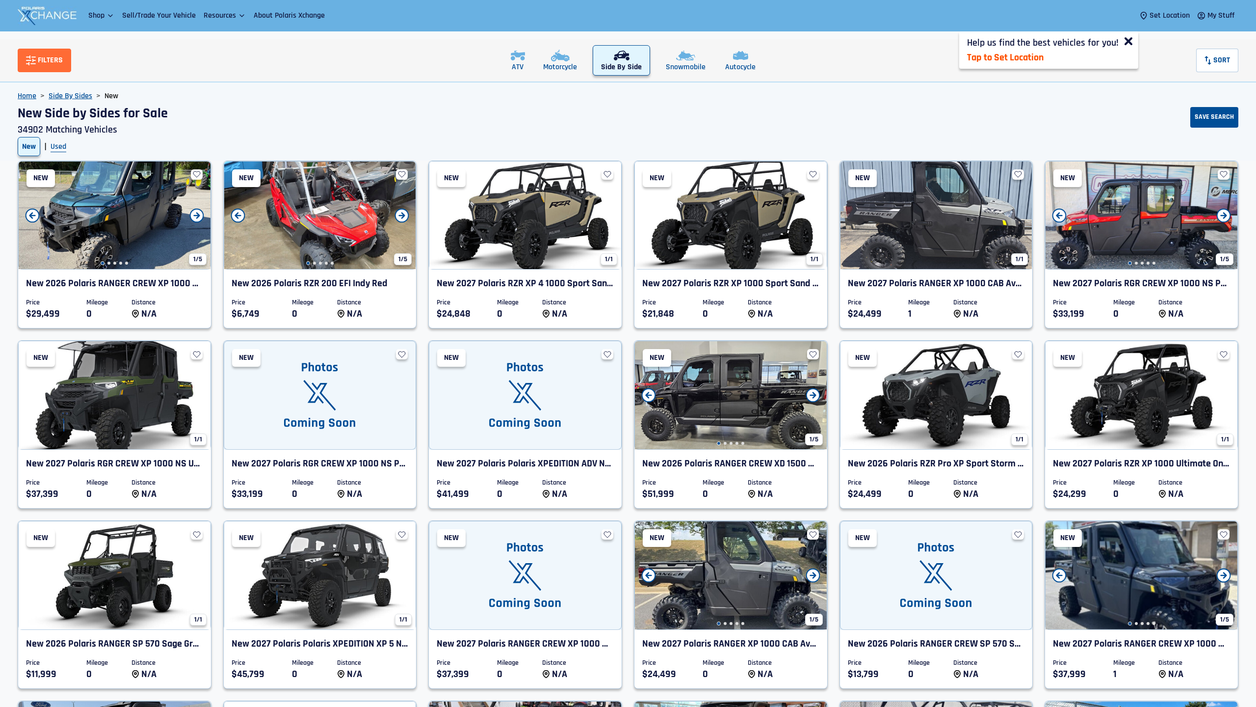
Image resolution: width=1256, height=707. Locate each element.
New (29, 146)
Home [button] (27, 96)
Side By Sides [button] (70, 96)
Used (58, 146)
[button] (101, 15)
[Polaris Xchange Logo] (47, 15)
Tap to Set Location (1005, 57)
